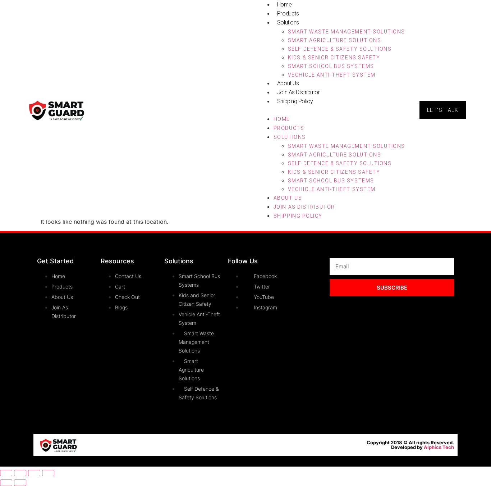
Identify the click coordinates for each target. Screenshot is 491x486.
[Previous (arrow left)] (6, 483)
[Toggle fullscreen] (20, 473)
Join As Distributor (298, 92)
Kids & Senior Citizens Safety (334, 57)
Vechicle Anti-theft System (332, 75)
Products (288, 13)
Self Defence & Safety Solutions (339, 49)
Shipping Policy (295, 101)
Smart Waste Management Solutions (346, 32)
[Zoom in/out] (6, 473)
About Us (288, 83)
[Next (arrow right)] (20, 483)
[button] (332, 110)
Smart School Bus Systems (331, 66)
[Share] (34, 473)
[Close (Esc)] (48, 473)
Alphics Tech (439, 447)
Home (282, 119)
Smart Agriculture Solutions (334, 40)
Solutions (288, 22)
